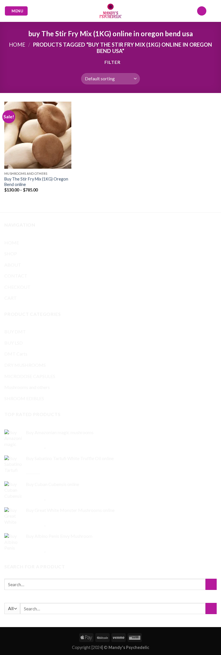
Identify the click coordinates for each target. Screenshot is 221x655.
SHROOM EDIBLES (24, 398)
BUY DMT (15, 331)
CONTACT (15, 275)
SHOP (10, 253)
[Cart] (214, 11)
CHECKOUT (17, 287)
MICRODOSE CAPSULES (29, 376)
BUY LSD (13, 342)
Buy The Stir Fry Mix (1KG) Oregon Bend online (36, 181)
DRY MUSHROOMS (25, 365)
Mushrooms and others (27, 387)
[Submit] (211, 584)
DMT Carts (15, 353)
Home (17, 44)
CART (10, 298)
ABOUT (12, 264)
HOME (11, 242)
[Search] (201, 11)
